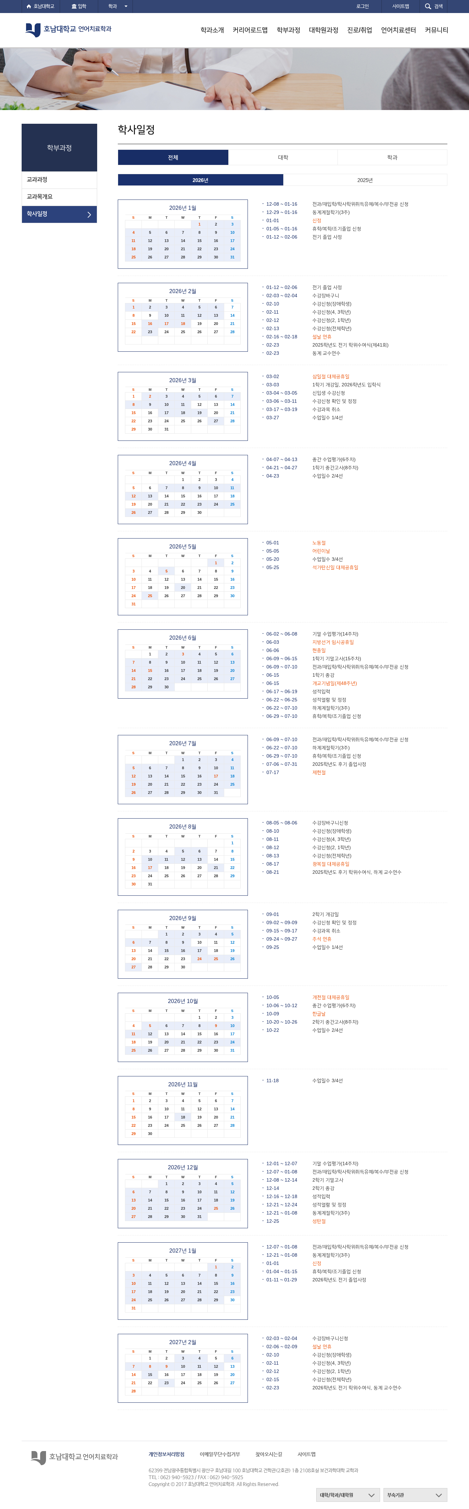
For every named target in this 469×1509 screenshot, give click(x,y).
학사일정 (37, 213)
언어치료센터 (398, 30)
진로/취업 (359, 30)
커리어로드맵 (250, 30)
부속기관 (395, 1495)
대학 (283, 157)
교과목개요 (40, 196)
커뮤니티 (436, 30)
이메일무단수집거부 (220, 1454)
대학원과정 (323, 30)
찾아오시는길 (268, 1454)
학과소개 (212, 30)
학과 (113, 6)
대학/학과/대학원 (336, 1495)
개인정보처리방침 (166, 1454)
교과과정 (37, 179)
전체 (173, 157)
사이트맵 (307, 1454)
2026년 (200, 180)
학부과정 (288, 30)
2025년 (365, 180)
